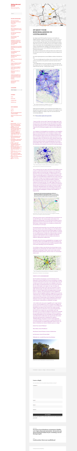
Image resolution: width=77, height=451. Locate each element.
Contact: (12, 109)
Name (34, 400)
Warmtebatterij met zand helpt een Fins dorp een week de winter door (16, 47)
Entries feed (13, 98)
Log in (12, 96)
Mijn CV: (12, 110)
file (47, 369)
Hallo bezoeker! (13, 25)
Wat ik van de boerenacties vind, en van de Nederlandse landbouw (16, 125)
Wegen (44, 369)
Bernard (40, 369)
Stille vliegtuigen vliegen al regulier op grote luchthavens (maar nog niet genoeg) (16, 147)
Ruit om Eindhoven (52, 369)
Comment (35, 385)
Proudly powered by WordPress (38, 448)
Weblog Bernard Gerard (15, 5)
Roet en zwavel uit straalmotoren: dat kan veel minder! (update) (16, 154)
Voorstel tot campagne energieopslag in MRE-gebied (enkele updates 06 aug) (15, 133)
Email (34, 404)
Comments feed (13, 100)
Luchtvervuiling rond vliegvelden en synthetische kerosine (15, 144)
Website (34, 409)
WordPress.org (13, 102)
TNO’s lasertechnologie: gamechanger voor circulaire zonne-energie (16, 21)
